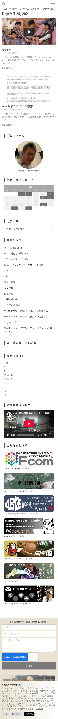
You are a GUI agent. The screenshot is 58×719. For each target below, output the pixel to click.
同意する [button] (29, 714)
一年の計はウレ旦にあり (16, 253)
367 (6, 270)
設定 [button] (5, 714)
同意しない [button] (16, 714)
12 (50, 197)
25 (43, 204)
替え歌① (7, 49)
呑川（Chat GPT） (13, 247)
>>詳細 (39, 708)
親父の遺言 (9, 282)
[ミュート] (45, 434)
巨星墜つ (8, 293)
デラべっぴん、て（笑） (16, 259)
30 (29, 208)
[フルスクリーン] (50, 434)
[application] (29, 424)
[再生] (7, 434)
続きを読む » (7, 68)
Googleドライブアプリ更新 (17, 106)
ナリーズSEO (10, 322)
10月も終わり (11, 299)
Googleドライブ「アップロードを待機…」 (25, 265)
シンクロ (8, 287)
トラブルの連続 (12, 305)
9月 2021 (29, 187)
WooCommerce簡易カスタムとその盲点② (26, 310)
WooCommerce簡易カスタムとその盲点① (26, 316)
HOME (4, 9)
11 (43, 197)
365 (6, 276)
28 (15, 208)
